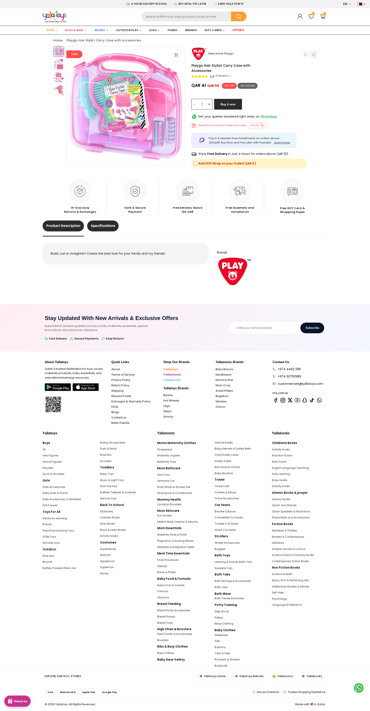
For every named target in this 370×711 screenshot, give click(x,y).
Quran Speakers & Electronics (291, 511)
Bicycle (47, 562)
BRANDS (191, 30)
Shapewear (164, 449)
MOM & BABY (74, 30)
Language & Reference (287, 605)
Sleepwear (221, 635)
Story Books (107, 523)
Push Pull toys (108, 486)
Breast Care (165, 623)
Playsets (48, 468)
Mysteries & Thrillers (284, 530)
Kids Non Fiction (282, 455)
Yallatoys (170, 369)
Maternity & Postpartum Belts (175, 547)
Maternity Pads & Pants (172, 534)
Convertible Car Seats (229, 517)
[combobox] (194, 16)
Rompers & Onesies (227, 659)
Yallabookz (172, 380)
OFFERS (238, 30)
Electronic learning (55, 518)
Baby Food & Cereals (171, 585)
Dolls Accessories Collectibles (62, 499)
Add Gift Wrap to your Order (227, 163)
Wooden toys (51, 543)
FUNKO (173, 30)
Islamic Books (281, 499)
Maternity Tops (166, 461)
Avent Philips (224, 391)
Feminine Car (166, 481)
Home (58, 40)
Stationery (106, 511)
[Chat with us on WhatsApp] (359, 688)
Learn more (282, 142)
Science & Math (282, 574)
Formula (162, 591)
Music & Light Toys (112, 480)
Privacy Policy (120, 380)
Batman (105, 555)
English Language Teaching (290, 468)
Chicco (220, 407)
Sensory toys (108, 498)
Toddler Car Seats (226, 523)
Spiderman (107, 561)
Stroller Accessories (227, 543)
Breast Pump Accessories (173, 610)
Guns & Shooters (53, 474)
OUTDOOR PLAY (127, 30)
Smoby (168, 417)
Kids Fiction (279, 461)
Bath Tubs (221, 587)
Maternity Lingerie (168, 455)
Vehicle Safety (224, 442)
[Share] (313, 54)
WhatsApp (268, 116)
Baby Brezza (224, 369)
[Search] (238, 16)
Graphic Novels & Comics (289, 549)
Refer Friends (120, 423)
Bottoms (220, 647)
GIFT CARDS (213, 30)
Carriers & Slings (225, 492)
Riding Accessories (112, 442)
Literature (278, 543)
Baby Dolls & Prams (55, 493)
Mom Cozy (223, 385)
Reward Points (121, 396)
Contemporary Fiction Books (290, 561)
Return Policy (120, 385)
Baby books (279, 480)
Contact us (118, 417)
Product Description (63, 225)
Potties (219, 617)
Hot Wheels (171, 401)
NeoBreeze (223, 375)
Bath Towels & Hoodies (229, 598)
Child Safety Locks (227, 455)
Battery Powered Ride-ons (59, 568)
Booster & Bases (225, 511)
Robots (47, 524)
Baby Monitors (224, 473)
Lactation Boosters (169, 504)
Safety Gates (223, 461)
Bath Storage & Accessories (233, 581)
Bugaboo (222, 396)
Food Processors (168, 560)
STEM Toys (49, 537)
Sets (217, 641)
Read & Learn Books (113, 530)
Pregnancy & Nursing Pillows (175, 541)
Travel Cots (222, 486)
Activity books (109, 536)
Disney (104, 573)
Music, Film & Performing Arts (290, 580)
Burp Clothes (165, 653)
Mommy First (224, 380)
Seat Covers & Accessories (174, 634)
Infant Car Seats (225, 530)
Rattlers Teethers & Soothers (118, 492)
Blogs (115, 412)
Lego (166, 406)
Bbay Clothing (224, 623)
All (44, 449)
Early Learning (281, 474)
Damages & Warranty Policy (130, 401)
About (115, 369)
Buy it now (228, 104)
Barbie (168, 395)
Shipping (117, 391)
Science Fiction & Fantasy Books (293, 555)
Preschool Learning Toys (58, 530)
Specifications (103, 225)
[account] (300, 16)
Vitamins (163, 597)
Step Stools (222, 611)
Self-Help (278, 592)
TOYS (50, 30)
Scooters (106, 461)
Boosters (163, 640)
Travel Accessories (227, 498)
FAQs (114, 407)
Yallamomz (172, 375)
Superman (107, 567)
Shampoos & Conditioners (174, 493)
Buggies (220, 549)
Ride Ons (48, 556)
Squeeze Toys (224, 568)
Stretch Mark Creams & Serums (177, 522)
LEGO (153, 30)
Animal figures (52, 461)
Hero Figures (50, 455)
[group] (125, 105)
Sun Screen (164, 515)
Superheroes (108, 549)
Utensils (162, 566)
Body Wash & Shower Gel (173, 487)
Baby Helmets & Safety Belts (233, 448)
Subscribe (312, 327)
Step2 (167, 411)
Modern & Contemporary (288, 537)
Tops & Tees (222, 653)
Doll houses (50, 505)
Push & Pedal (108, 448)
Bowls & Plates (166, 572)
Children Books (110, 517)
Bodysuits (221, 665)
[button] (347, 4)
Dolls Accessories (54, 487)
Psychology (279, 599)
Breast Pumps (166, 616)
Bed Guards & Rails (227, 467)
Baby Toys (107, 474)
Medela (221, 401)
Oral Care (163, 475)
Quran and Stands (284, 505)
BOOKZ (100, 30)
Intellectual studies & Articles (290, 586)
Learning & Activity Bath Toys (233, 562)
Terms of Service (123, 375)
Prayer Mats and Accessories (291, 517)
